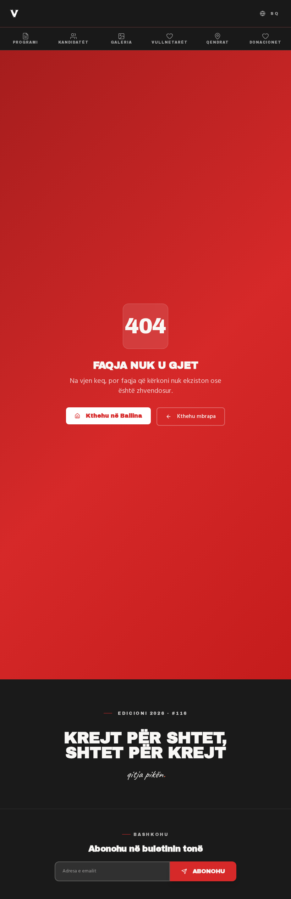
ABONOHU (209, 871)
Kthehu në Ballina (114, 416)
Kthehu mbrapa (196, 416)
